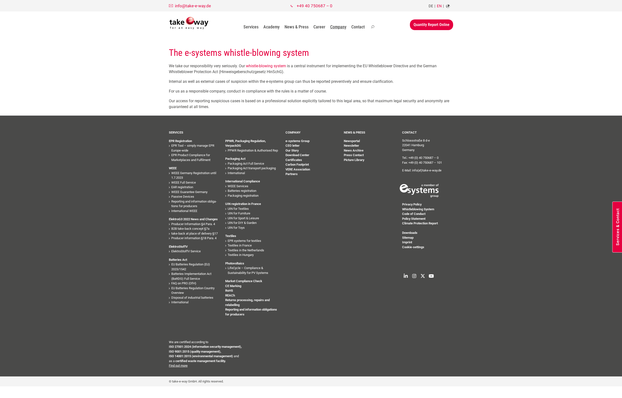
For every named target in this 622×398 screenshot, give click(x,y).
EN (439, 6)
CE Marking (233, 286)
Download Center (297, 155)
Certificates (293, 160)
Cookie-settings (413, 247)
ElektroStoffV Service (186, 251)
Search (372, 27)
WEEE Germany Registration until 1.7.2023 (193, 175)
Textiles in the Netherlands (246, 250)
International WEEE (184, 211)
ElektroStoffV (178, 246)
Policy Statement (413, 218)
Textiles (230, 236)
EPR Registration (180, 141)
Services (251, 26)
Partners (291, 174)
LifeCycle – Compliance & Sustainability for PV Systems (248, 270)
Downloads (409, 233)
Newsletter (351, 145)
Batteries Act (178, 260)
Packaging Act (235, 159)
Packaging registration (243, 195)
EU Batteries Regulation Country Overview (193, 290)
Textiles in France (240, 245)
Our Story (292, 150)
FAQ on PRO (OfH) (183, 283)
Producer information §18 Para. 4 (193, 238)
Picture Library (354, 160)
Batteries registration (242, 191)
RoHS (229, 290)
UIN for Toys (236, 227)
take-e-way (189, 23)
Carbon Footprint (297, 164)
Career (319, 26)
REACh (230, 295)
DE (431, 6)
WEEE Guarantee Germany (189, 192)
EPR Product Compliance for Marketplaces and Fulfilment (190, 157)
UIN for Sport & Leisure (243, 218)
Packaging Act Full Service (246, 163)
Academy (271, 26)
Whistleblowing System (418, 209)
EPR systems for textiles (244, 241)
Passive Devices (182, 196)
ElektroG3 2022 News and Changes (193, 219)
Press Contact (354, 155)
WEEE (173, 168)
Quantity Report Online (431, 24)
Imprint (407, 242)
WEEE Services (238, 186)
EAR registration (182, 187)
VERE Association (297, 169)
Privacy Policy (412, 204)
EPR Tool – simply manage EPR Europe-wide (192, 148)
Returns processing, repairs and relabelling (247, 302)
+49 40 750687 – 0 (314, 5)
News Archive (353, 150)
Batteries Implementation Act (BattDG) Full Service (191, 276)
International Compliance (242, 181)
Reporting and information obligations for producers (194, 204)
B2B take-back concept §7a (190, 228)
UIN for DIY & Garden (242, 223)
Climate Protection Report (420, 223)
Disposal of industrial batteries (192, 297)
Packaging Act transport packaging (252, 168)
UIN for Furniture (239, 213)
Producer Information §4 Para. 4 (193, 224)
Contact (358, 26)
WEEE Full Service (183, 182)
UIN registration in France (243, 204)
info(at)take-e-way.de (426, 170)
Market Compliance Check (243, 281)
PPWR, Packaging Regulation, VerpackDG (245, 143)
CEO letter (292, 145)
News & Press (297, 26)
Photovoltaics (234, 263)
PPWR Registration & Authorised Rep (253, 150)
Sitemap (408, 237)
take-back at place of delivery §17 (194, 233)
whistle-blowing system (266, 66)
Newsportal (352, 141)
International (180, 302)
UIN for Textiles (238, 209)
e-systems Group (297, 141)
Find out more (178, 365)
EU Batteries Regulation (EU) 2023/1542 (190, 267)
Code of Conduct (413, 214)
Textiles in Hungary (241, 255)
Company (338, 26)
